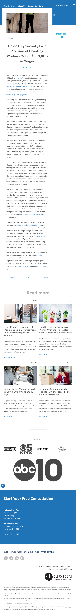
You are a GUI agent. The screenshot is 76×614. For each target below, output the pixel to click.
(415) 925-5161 (14, 534)
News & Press (16, 552)
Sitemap (69, 569)
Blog (6, 552)
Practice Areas (47, 552)
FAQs (37, 552)
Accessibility (60, 569)
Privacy (52, 569)
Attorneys (28, 552)
